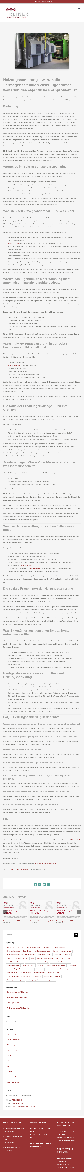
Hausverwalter (30, 962)
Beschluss (46, 947)
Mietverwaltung (12, 1061)
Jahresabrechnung (28, 965)
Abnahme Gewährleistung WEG (41, 921)
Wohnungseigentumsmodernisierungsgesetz (41, 980)
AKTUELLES (15, 869)
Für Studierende (12, 1050)
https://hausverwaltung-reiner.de (24, 1106)
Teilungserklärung (25, 972)
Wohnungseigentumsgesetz (15, 980)
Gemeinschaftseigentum (45, 958)
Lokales (9, 1055)
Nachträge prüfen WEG (64, 921)
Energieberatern (34, 568)
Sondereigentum (12, 972)
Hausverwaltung (43, 962)
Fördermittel (75, 840)
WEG (59, 972)
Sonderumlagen (13, 243)
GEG (32, 958)
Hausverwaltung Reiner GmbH (45, 863)
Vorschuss (51, 972)
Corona (55, 951)
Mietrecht (30, 969)
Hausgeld (20, 962)
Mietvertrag (39, 969)
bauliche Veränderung (33, 947)
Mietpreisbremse (19, 969)
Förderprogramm (25, 869)
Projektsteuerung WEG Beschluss (18, 1008)
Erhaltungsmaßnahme (44, 954)
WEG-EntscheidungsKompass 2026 (18, 976)
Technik (9, 1071)
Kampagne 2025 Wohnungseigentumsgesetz (51, 965)
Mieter (9, 969)
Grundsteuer (11, 962)
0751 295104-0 (16, 1100)
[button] (5, 912)
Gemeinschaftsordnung (62, 958)
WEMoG (57, 976)
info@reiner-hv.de (47, 2)
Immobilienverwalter (13, 965)
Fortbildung (57, 954)
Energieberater (30, 954)
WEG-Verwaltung (13, 1082)
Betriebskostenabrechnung (42, 951)
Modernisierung (63, 969)
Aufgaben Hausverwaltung (15, 947)
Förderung (67, 954)
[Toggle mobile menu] (79, 8)
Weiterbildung (48, 976)
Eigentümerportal (66, 951)
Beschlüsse (27, 951)
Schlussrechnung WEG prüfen (14, 921)
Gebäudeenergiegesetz (21, 958)
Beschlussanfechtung (59, 947)
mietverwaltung (50, 969)
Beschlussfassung (27, 565)
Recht (9, 1066)
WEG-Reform (36, 976)
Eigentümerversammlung (15, 954)
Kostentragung (72, 965)
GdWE (9, 958)
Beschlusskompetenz (15, 365)
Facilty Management (14, 1039)
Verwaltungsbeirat (39, 972)
